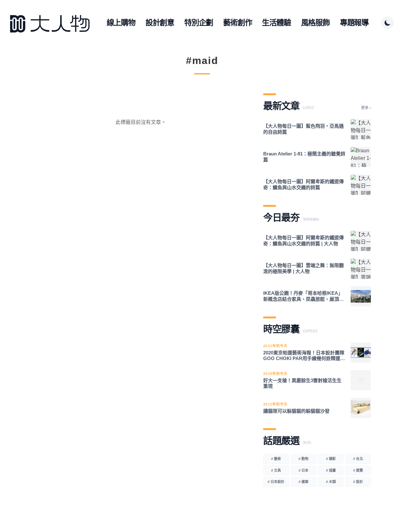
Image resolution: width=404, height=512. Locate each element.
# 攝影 (331, 459)
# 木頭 (331, 482)
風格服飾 (315, 22)
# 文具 (276, 470)
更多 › (366, 108)
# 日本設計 (276, 482)
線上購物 (121, 22)
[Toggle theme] (387, 22)
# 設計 (358, 482)
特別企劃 (198, 22)
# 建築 (303, 482)
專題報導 (354, 22)
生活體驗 (276, 22)
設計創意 (160, 22)
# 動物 (303, 459)
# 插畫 (331, 470)
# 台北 (358, 459)
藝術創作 (237, 22)
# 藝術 (276, 459)
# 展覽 (358, 470)
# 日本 (303, 470)
